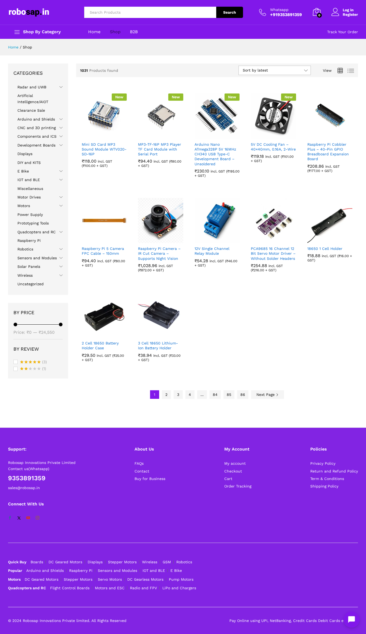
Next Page (266, 394)
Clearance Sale (31, 110)
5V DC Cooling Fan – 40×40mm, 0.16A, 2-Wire (273, 146)
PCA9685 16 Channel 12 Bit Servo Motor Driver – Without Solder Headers (273, 253)
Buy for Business (150, 479)
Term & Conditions (327, 479)
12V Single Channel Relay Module (212, 251)
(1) (33, 369)
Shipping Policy (324, 486)
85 (229, 394)
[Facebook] (9, 518)
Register (350, 14)
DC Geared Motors (65, 562)
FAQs (139, 463)
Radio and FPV (143, 588)
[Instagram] (37, 518)
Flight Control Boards (69, 588)
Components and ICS (37, 136)
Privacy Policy (322, 463)
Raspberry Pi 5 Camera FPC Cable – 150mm (103, 251)
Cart (228, 479)
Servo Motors (110, 579)
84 (215, 394)
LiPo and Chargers (179, 588)
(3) (33, 362)
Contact (142, 471)
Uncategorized (30, 284)
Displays (24, 154)
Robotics (25, 249)
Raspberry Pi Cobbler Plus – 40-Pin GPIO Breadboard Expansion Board (328, 151)
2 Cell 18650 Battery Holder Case (100, 345)
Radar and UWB (31, 87)
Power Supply (30, 214)
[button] (98, 135)
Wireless (25, 275)
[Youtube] (28, 518)
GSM (167, 562)
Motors (23, 206)
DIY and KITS (29, 162)
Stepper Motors (122, 562)
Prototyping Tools (33, 223)
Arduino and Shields (36, 119)
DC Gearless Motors (145, 579)
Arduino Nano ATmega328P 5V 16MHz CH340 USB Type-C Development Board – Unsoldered (215, 154)
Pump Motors (181, 579)
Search (229, 12)
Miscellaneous (30, 188)
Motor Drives (29, 197)
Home (94, 32)
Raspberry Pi (29, 240)
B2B (134, 32)
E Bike (23, 171)
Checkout (233, 471)
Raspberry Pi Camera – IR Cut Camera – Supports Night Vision (159, 253)
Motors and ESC (110, 588)
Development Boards (36, 145)
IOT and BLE (28, 180)
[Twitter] (19, 518)
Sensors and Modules (37, 258)
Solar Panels (28, 266)
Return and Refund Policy (334, 471)
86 (242, 394)
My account (235, 463)
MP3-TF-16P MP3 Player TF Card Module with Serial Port (159, 149)
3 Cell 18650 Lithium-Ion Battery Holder (158, 345)
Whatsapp (279, 9)
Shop (115, 32)
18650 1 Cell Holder (324, 248)
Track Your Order (342, 32)
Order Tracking (237, 486)
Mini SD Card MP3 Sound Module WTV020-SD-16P (104, 149)
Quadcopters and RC (36, 232)
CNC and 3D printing (36, 128)
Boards (37, 562)
